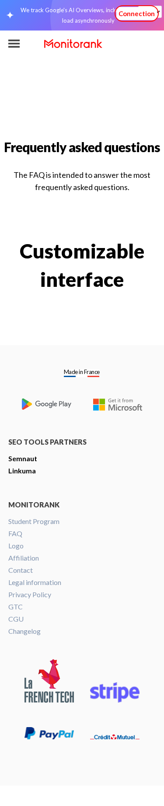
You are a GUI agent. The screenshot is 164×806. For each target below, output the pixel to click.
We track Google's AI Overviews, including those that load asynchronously (88, 15)
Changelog (24, 631)
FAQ (15, 533)
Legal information (34, 582)
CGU (16, 619)
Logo (16, 545)
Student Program (33, 521)
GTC (15, 606)
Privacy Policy (29, 594)
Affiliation (23, 558)
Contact (20, 570)
